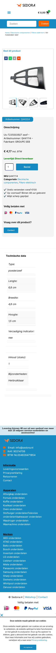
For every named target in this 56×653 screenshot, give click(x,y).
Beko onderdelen (12, 545)
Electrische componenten (20, 33)
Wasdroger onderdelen (15, 520)
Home (7, 33)
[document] (28, 633)
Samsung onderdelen (15, 572)
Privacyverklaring (12, 472)
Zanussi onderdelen (14, 587)
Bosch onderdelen (13, 549)
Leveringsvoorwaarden (15, 469)
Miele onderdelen (13, 564)
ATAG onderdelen (12, 541)
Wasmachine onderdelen (16, 524)
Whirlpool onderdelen (15, 583)
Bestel (27, 167)
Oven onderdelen (12, 509)
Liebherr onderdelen (14, 560)
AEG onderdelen (12, 538)
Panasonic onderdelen (15, 568)
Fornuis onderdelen (14, 497)
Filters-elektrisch (38, 33)
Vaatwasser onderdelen (29, 516)
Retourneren (10, 476)
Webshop (30, 597)
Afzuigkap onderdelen (15, 494)
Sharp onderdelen (13, 575)
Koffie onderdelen (13, 501)
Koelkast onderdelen (14, 505)
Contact (7, 480)
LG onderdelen (11, 556)
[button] (9, 12)
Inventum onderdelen (15, 553)
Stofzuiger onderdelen (15, 513)
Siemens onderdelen (14, 579)
